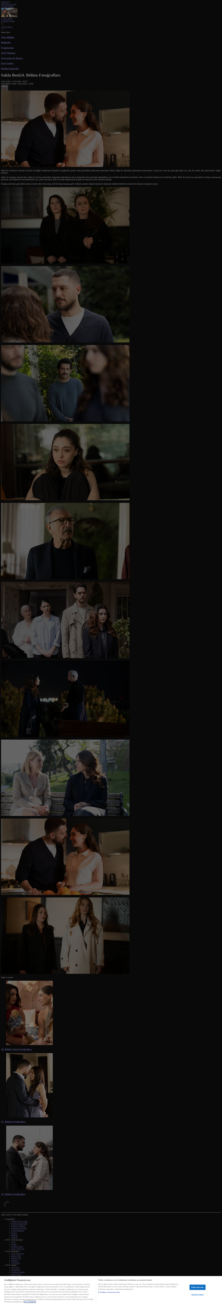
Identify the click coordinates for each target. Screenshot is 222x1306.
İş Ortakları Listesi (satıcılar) (109, 1292)
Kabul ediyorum (197, 1287)
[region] (111, 1291)
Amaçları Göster (197, 1294)
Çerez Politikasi (30, 1302)
